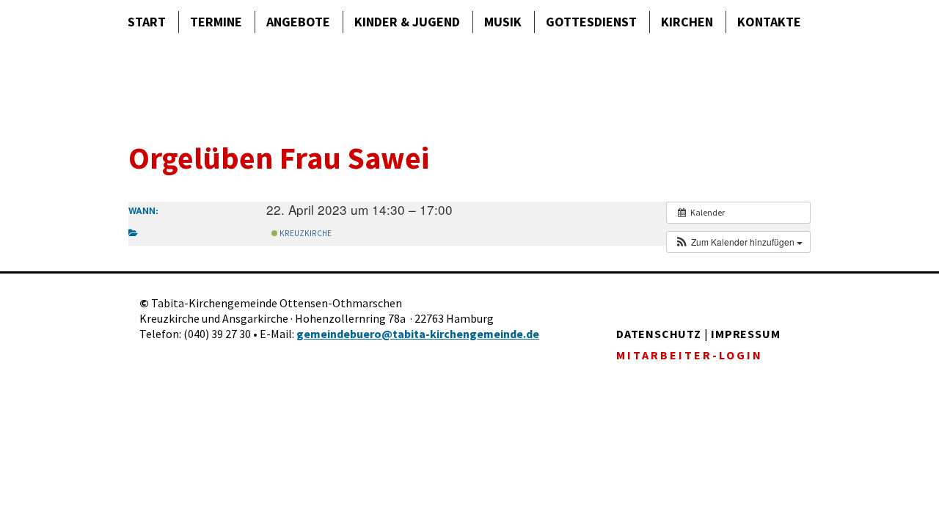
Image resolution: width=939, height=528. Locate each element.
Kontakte (769, 21)
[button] (738, 242)
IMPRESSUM (745, 333)
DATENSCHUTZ (658, 333)
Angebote (298, 21)
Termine (216, 21)
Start (147, 21)
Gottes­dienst (591, 21)
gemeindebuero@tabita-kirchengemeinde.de (417, 333)
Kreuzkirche (305, 233)
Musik (503, 21)
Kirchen (687, 21)
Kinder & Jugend (407, 21)
